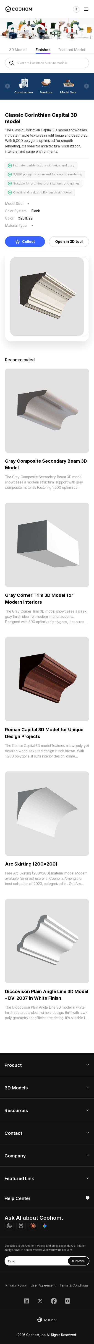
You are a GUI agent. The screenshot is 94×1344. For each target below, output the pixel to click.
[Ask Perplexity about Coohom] (21, 1225)
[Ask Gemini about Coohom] (44, 1225)
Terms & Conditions (74, 1285)
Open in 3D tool (69, 241)
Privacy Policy (16, 1285)
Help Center (18, 1198)
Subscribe (78, 1261)
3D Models (18, 50)
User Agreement (43, 1285)
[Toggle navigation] (86, 9)
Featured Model (71, 50)
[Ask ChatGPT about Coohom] (9, 1225)
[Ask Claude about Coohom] (32, 1225)
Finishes (43, 50)
